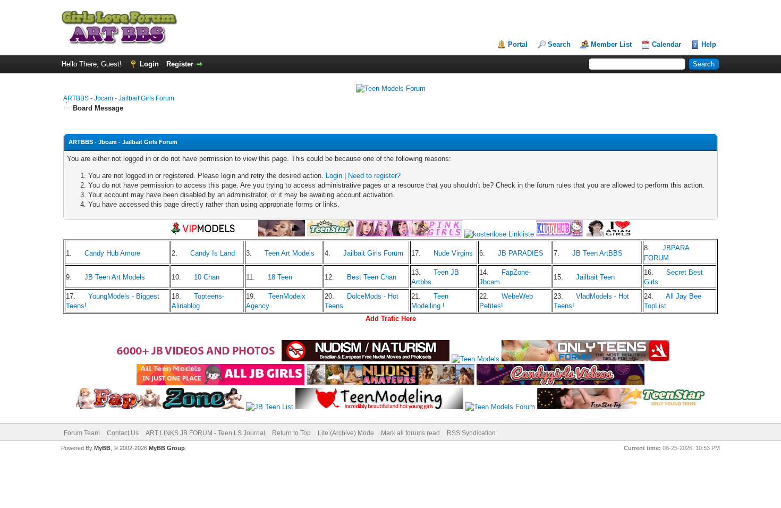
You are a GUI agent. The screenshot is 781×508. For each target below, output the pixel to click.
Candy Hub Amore (112, 253)
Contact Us (123, 433)
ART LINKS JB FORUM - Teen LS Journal (205, 433)
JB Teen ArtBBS (597, 253)
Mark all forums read (410, 433)
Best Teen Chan (371, 277)
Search (559, 44)
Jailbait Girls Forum (373, 253)
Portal (518, 44)
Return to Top (291, 433)
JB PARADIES (521, 253)
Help (708, 44)
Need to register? (374, 176)
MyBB (102, 448)
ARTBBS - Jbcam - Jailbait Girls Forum (118, 98)
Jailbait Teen (595, 277)
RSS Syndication (471, 433)
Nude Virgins (453, 253)
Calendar (666, 44)
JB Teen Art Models (114, 277)
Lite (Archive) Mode (346, 433)
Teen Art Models (290, 253)
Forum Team (82, 433)
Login (149, 64)
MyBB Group (167, 448)
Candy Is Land (212, 253)
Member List (611, 44)
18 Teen (280, 277)
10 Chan (206, 277)
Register (179, 64)
